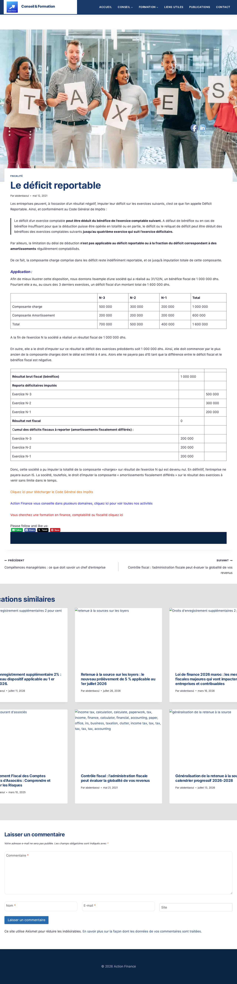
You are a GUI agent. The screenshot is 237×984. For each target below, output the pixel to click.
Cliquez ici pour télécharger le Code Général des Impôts (51, 492)
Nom (11, 905)
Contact (223, 7)
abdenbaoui (22, 195)
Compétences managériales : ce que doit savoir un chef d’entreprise (55, 564)
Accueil (105, 7)
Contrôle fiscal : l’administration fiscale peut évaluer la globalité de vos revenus (180, 567)
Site (164, 907)
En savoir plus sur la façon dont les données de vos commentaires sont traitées (142, 931)
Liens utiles (173, 7)
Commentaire (17, 855)
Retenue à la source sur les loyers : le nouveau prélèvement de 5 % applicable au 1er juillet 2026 (118, 679)
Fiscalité (16, 176)
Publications (199, 7)
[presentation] (118, 637)
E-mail (90, 905)
